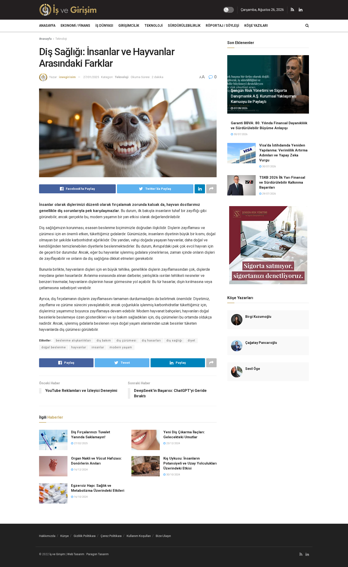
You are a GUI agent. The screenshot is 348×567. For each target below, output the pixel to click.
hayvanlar (78, 347)
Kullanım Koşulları (139, 536)
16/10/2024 (80, 496)
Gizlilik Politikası (85, 536)
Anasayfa (47, 25)
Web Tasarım (75, 554)
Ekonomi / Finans (75, 25)
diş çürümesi (126, 340)
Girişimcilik (128, 25)
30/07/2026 (240, 134)
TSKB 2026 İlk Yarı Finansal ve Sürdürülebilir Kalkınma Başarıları (282, 182)
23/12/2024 (172, 443)
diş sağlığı (174, 340)
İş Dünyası (104, 25)
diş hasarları (151, 340)
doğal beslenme (53, 347)
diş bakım (104, 340)
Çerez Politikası (111, 536)
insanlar (98, 347)
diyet (191, 340)
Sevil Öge (252, 369)
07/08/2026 (240, 108)
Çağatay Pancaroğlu (261, 343)
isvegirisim (67, 77)
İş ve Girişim (57, 554)
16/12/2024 (80, 469)
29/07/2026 (268, 193)
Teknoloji (153, 25)
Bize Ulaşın (163, 536)
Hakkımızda (47, 536)
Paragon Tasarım (97, 554)
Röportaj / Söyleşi (222, 25)
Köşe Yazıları (256, 25)
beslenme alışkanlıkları (73, 340)
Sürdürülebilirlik (184, 25)
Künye (64, 536)
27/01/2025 (91, 77)
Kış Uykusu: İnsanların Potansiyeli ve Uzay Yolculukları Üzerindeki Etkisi (190, 463)
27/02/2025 (80, 443)
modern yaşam (121, 347)
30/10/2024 (172, 474)
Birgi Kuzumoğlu (258, 317)
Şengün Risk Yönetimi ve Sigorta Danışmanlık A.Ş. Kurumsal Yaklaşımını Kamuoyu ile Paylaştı (263, 96)
